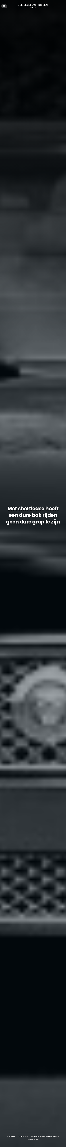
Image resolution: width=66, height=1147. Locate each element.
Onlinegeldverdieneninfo (33, 6)
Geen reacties (34, 1139)
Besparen (36, 1136)
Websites (56, 1136)
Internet (42, 1136)
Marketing (49, 1136)
